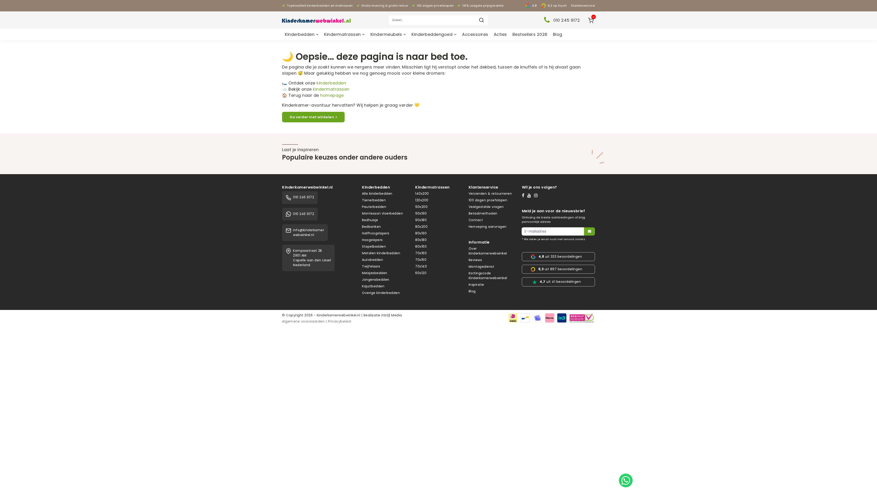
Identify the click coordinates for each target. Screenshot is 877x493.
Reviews (475, 260)
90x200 (421, 207)
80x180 (421, 240)
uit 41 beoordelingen (560, 281)
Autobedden (372, 259)
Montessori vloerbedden (382, 213)
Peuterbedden (374, 207)
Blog (557, 34)
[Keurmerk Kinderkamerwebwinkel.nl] (582, 317)
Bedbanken (371, 226)
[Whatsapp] (626, 480)
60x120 (420, 273)
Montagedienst (481, 266)
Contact (476, 220)
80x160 (421, 246)
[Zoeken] (481, 20)
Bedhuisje (370, 220)
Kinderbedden (300, 34)
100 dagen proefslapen (488, 200)
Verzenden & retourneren (490, 193)
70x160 (421, 253)
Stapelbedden (374, 246)
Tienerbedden (374, 200)
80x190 (421, 233)
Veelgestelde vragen (486, 207)
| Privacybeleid (338, 321)
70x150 (420, 259)
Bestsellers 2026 (529, 34)
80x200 (421, 226)
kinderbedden (331, 83)
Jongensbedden (375, 279)
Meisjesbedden (374, 273)
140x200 (422, 193)
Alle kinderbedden (377, 193)
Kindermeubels (386, 34)
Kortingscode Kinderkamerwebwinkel (488, 275)
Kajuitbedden (373, 286)
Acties (500, 34)
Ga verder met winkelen (312, 117)
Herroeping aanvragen (488, 226)
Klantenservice (583, 5)
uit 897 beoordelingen (560, 269)
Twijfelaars (371, 266)
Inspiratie (476, 284)
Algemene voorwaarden (303, 321)
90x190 (421, 213)
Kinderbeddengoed (433, 34)
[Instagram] (537, 195)
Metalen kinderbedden (381, 253)
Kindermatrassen (343, 34)
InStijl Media (391, 315)
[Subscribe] (589, 231)
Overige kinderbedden (381, 293)
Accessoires (475, 34)
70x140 (421, 266)
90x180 (421, 220)
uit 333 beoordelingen (560, 256)
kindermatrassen (331, 89)
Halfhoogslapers (375, 233)
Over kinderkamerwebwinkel (488, 251)
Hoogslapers (372, 240)
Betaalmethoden (483, 213)
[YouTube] (530, 195)
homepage (332, 95)
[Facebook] (524, 195)
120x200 (421, 200)
